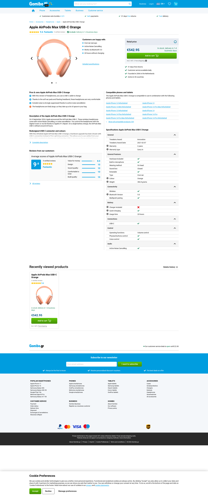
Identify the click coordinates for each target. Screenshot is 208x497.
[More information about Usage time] (107, 214)
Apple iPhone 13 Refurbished (116, 111)
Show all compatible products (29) (121, 122)
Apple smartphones (75, 384)
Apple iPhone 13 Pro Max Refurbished (156, 107)
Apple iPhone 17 (35, 384)
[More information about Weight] (107, 182)
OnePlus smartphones (76, 388)
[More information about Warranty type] (107, 149)
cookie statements (102, 485)
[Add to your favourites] (175, 41)
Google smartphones (76, 392)
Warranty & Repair (36, 415)
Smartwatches (151, 394)
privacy (89, 485)
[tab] (52, 83)
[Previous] (31, 58)
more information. (125, 438)
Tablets (68, 10)
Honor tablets (112, 390)
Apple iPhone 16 (35, 386)
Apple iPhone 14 (148, 111)
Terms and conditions (118, 442)
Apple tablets (112, 384)
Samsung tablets (113, 386)
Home (31, 22)
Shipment (33, 410)
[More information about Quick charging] (107, 210)
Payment (33, 404)
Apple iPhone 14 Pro (149, 114)
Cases (149, 384)
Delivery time (34, 408)
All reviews (36, 183)
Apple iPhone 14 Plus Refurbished (118, 114)
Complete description (40, 142)
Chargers (150, 388)
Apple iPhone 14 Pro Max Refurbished (120, 118)
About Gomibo (112, 404)
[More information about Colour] (107, 178)
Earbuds (149, 390)
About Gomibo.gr (75, 442)
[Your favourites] (169, 4)
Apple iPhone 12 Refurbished (116, 103)
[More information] (146, 61)
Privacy (85, 442)
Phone (42, 10)
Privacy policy (112, 408)
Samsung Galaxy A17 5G (38, 397)
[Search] (130, 4)
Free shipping (42, 326)
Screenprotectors (152, 386)
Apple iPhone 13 (148, 103)
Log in (151, 4)
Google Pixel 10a (35, 392)
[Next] (76, 58)
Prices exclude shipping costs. (126, 436)
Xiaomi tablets (112, 388)
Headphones (50, 22)
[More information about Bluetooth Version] (107, 194)
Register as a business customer (79, 406)
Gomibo (111, 401)
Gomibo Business (74, 404)
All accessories (151, 397)
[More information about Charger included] (107, 207)
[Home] (33, 10)
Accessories (55, 10)
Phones (72, 381)
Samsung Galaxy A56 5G (38, 390)
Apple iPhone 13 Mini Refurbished (118, 107)
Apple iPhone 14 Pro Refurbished (154, 118)
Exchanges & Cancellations (39, 412)
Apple (58, 22)
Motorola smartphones (76, 390)
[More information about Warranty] (107, 146)
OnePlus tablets (113, 392)
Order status (34, 406)
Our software (112, 406)
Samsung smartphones (76, 386)
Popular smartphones (40, 381)
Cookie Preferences (102, 442)
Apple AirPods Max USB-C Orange (73, 22)
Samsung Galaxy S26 (37, 388)
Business (79, 10)
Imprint (91, 442)
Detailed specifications (90, 64)
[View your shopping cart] (176, 4)
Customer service (95, 10)
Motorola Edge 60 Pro (37, 394)
